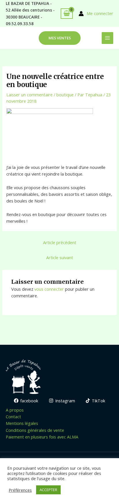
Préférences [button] (20, 490)
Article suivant (59, 257)
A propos (15, 410)
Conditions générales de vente (35, 430)
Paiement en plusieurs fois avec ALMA (42, 437)
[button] (60, 38)
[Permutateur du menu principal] (107, 38)
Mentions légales (22, 423)
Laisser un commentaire (29, 94)
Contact (13, 416)
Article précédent (59, 242)
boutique (65, 94)
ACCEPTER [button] (48, 489)
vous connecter (49, 289)
